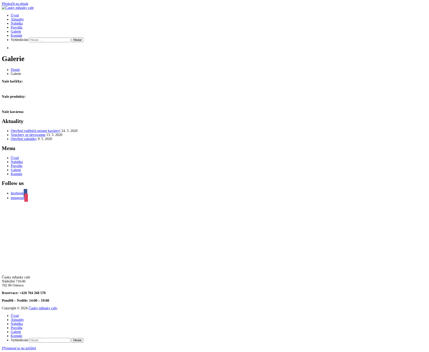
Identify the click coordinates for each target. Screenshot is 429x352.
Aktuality (17, 19)
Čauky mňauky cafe (43, 308)
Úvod (15, 15)
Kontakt (16, 35)
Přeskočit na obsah (15, 4)
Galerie (16, 31)
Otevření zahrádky (24, 139)
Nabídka (17, 23)
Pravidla (16, 27)
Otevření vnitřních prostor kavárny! (36, 131)
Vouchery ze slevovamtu (28, 135)
